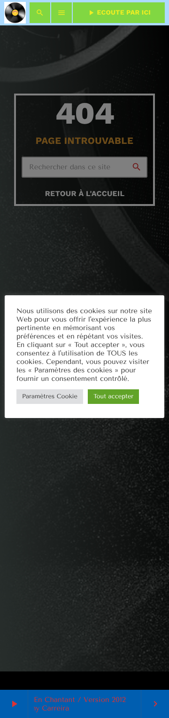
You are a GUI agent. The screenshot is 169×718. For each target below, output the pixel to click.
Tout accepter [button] (113, 396)
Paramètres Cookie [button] (49, 396)
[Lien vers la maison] (15, 13)
